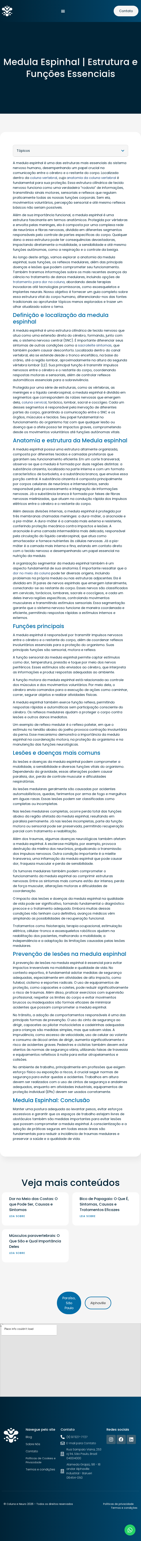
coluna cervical (34, 402)
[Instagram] (111, 1439)
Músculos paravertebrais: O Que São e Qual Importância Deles (35, 1241)
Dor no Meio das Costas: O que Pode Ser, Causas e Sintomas (33, 1204)
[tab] (69, 1303)
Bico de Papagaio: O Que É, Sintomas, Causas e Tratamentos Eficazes (104, 1204)
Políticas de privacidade (118, 1504)
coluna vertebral (43, 177)
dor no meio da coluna (31, 573)
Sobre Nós (33, 1444)
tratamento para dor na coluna (39, 282)
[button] (63, 11)
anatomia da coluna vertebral (91, 177)
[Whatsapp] (129, 1530)
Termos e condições (40, 1469)
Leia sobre (17, 1216)
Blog (29, 1437)
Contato (32, 1451)
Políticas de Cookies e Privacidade (41, 1460)
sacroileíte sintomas (95, 345)
